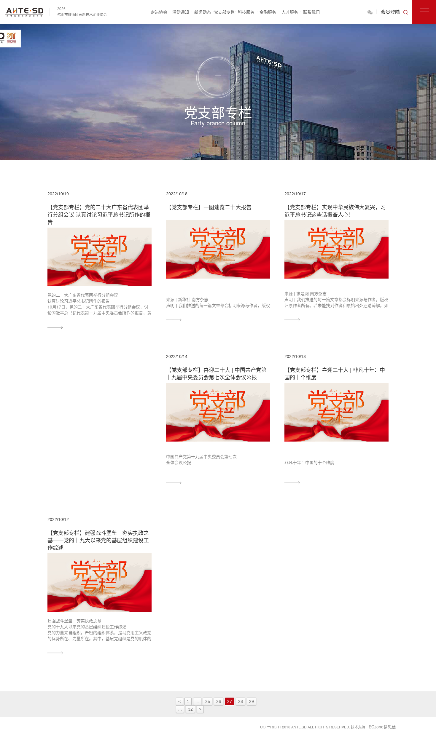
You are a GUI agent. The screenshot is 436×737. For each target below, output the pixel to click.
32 (190, 709)
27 (229, 701)
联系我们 (311, 12)
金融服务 (268, 12)
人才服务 (289, 12)
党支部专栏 (224, 12)
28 (240, 701)
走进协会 (159, 12)
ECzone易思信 (382, 727)
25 (207, 701)
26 (218, 701)
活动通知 (180, 12)
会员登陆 (390, 11)
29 (251, 701)
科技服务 (246, 12)
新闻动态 (202, 12)
